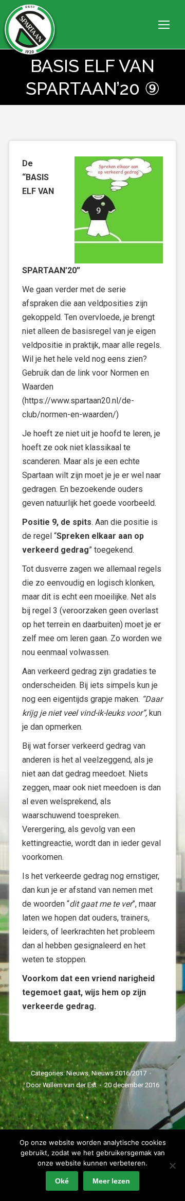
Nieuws (77, 1073)
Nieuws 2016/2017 (118, 1073)
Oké (62, 1181)
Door (61, 1085)
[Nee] (172, 1165)
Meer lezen (111, 1181)
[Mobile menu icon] (164, 24)
